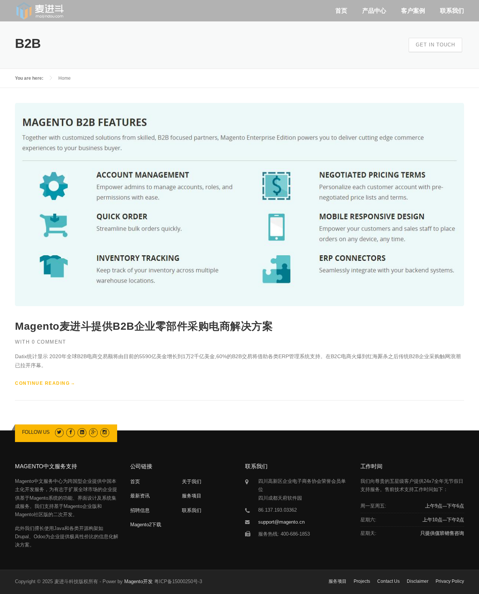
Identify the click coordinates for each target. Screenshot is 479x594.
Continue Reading (42, 383)
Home (64, 78)
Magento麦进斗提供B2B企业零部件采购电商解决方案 (144, 326)
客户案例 (413, 10)
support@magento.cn (281, 522)
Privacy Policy (450, 581)
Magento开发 (138, 581)
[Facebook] (70, 432)
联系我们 (452, 10)
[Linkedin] (81, 432)
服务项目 (191, 496)
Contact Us (388, 581)
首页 (341, 10)
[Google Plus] (93, 432)
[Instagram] (104, 432)
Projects (362, 581)
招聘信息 (140, 510)
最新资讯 (140, 496)
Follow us (36, 432)
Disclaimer (417, 581)
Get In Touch (435, 45)
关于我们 (191, 481)
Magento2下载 (145, 524)
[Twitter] (59, 432)
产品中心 (374, 10)
